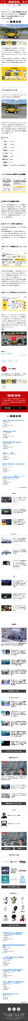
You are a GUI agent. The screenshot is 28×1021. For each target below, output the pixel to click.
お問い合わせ (16, 1014)
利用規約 (23, 1014)
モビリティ (14, 534)
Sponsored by (18, 487)
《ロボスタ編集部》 (23, 355)
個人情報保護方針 (10, 1015)
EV (14, 576)
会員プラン (20, 848)
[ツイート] (11, 22)
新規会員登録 (7, 408)
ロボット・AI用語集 (17, 5)
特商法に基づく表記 (19, 1015)
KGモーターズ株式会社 (6, 353)
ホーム (3, 5)
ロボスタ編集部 (12, 368)
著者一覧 (5, 1014)
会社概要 (10, 1014)
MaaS (14, 493)
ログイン (20, 408)
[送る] (17, 22)
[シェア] (14, 22)
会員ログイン (7, 848)
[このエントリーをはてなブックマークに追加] (20, 22)
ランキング (8, 5)
